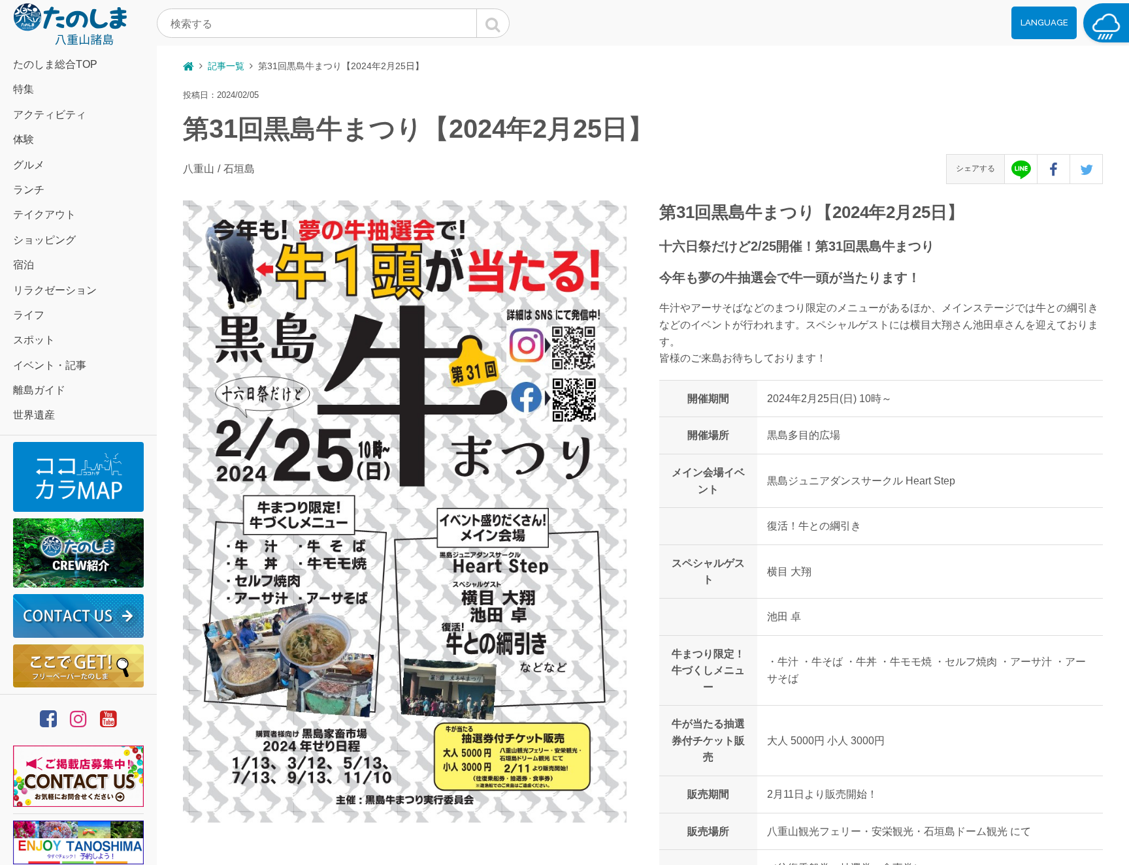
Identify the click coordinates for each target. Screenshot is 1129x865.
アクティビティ (49, 114)
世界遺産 (34, 414)
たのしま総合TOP (55, 64)
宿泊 (23, 264)
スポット (34, 339)
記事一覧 (226, 66)
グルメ (28, 164)
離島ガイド (39, 390)
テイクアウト (44, 214)
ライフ (28, 315)
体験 (23, 139)
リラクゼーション (55, 290)
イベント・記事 (49, 365)
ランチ (28, 189)
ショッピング (44, 239)
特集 (23, 89)
